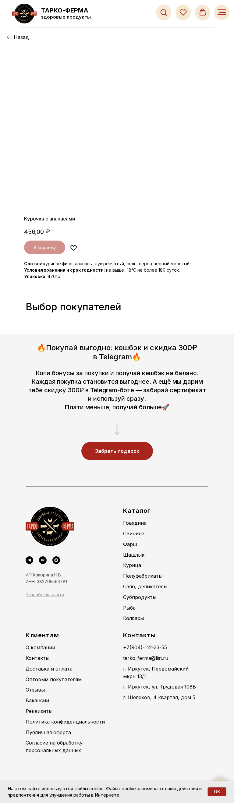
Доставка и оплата (49, 669)
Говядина (135, 523)
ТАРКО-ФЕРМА (64, 10)
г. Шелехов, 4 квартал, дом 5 (159, 697)
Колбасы (133, 618)
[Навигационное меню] (222, 12)
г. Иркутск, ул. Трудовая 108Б (159, 687)
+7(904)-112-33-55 (145, 647)
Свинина (133, 533)
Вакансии (37, 700)
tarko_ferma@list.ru (145, 658)
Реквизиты (39, 711)
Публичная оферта (48, 732)
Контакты (37, 658)
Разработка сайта (45, 594)
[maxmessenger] (56, 560)
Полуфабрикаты (142, 576)
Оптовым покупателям (54, 679)
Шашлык (133, 555)
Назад (21, 37)
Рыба (129, 608)
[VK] (43, 560)
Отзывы (35, 690)
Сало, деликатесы (145, 586)
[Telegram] (29, 560)
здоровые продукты (66, 17)
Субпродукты (139, 597)
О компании (40, 647)
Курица (132, 565)
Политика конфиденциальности (65, 722)
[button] (163, 12)
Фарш (130, 544)
